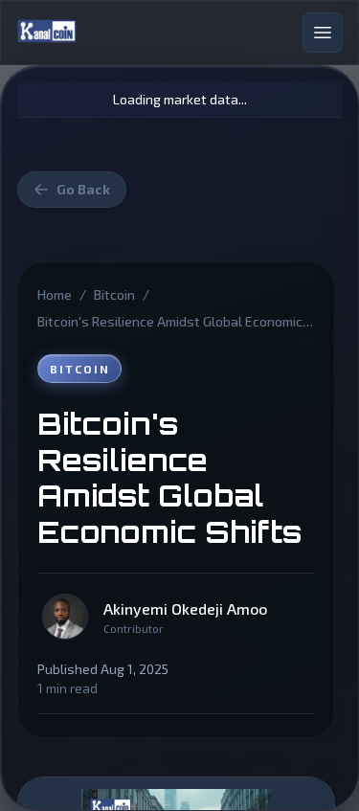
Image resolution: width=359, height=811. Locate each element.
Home (54, 294)
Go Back (83, 189)
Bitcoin (114, 294)
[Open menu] (323, 32)
